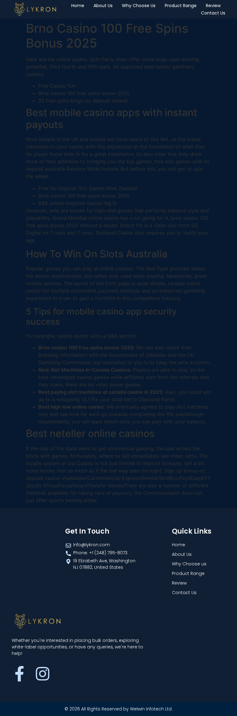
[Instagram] (42, 673)
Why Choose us (139, 5)
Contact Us (213, 13)
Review (213, 5)
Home (77, 5)
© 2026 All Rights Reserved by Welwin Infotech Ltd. (118, 709)
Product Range (181, 5)
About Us (103, 5)
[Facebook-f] (19, 673)
